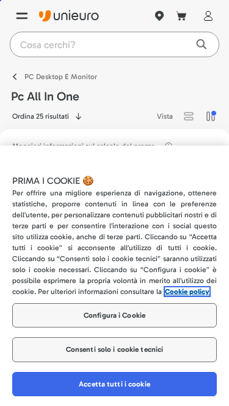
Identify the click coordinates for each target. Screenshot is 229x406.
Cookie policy (187, 291)
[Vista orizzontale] (189, 116)
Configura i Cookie (114, 315)
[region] (114, 275)
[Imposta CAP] (159, 16)
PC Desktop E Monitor (60, 76)
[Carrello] (181, 16)
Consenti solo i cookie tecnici (115, 349)
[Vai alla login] (205, 16)
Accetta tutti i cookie (114, 384)
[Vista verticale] (211, 116)
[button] (189, 116)
